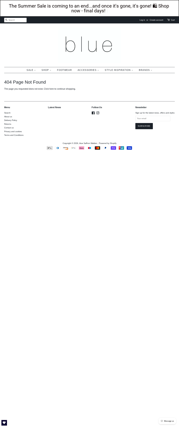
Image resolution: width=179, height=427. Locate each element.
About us (8, 117)
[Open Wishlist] (4, 423)
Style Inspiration (118, 70)
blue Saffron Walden (88, 143)
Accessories (87, 70)
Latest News (54, 107)
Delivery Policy (10, 120)
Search (7, 113)
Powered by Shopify (107, 143)
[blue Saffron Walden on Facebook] (93, 114)
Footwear (64, 70)
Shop (46, 70)
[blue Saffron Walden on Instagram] (97, 114)
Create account (156, 20)
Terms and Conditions (13, 135)
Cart (173, 20)
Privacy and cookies (13, 131)
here (51, 89)
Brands (145, 70)
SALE (30, 70)
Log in (142, 20)
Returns (7, 124)
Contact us (9, 128)
